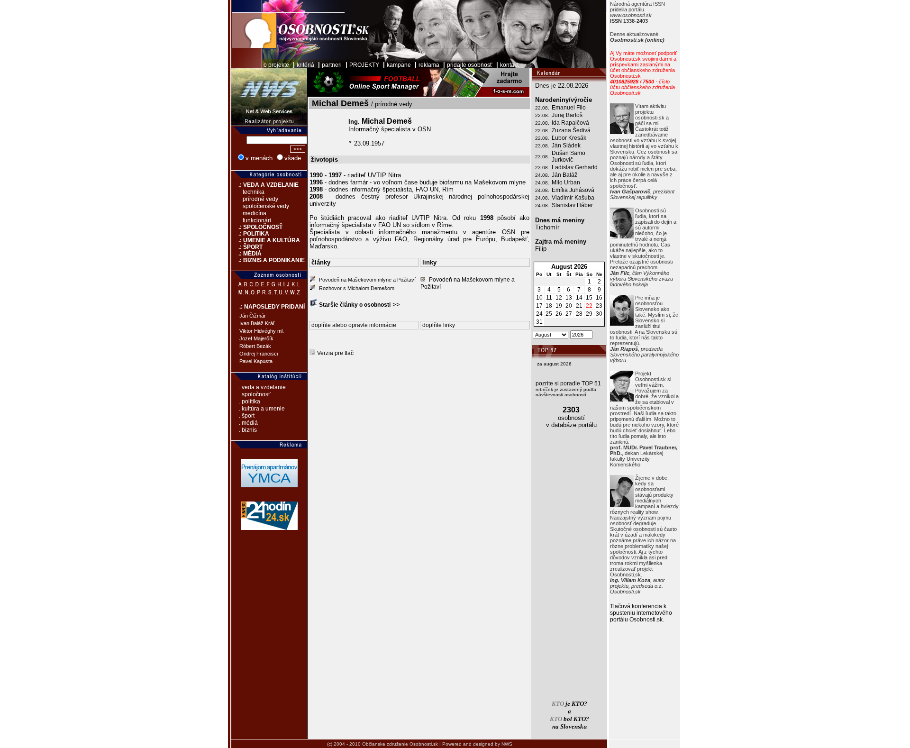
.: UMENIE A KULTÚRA (265, 240)
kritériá (305, 65)
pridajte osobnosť (469, 65)
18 (549, 305)
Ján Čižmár (252, 316)
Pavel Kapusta (256, 361)
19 (558, 305)
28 (579, 313)
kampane (399, 65)
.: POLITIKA (250, 233)
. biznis (248, 430)
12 (558, 297)
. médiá (248, 423)
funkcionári (257, 220)
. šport (247, 415)
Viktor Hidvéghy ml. (261, 331)
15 (589, 297)
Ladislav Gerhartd (575, 167)
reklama (429, 65)
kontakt (509, 65)
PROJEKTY (364, 65)
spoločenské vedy (266, 206)
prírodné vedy (260, 199)
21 (579, 305)
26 (558, 313)
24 (539, 313)
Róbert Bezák (255, 346)
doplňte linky (438, 325)
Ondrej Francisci (258, 353)
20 (568, 305)
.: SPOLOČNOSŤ (256, 227)
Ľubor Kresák (569, 138)
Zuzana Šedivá (571, 130)
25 (549, 313)
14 (579, 297)
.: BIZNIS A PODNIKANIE (268, 260)
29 (589, 313)
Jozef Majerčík (256, 338)
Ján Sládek (566, 145)
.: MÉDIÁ (246, 253)
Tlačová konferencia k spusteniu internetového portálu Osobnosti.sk (641, 613)
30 (599, 313)
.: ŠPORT (247, 247)
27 (568, 313)
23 (599, 305)
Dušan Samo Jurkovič (568, 156)
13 (568, 297)
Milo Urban (566, 182)
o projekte (276, 65)
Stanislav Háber (572, 205)
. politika (249, 401)
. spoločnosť (255, 394)
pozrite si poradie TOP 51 (568, 383)
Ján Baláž (564, 175)
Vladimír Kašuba (573, 197)
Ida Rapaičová (570, 122)
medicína (254, 213)
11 (549, 297)
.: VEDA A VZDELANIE (265, 185)
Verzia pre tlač (335, 353)
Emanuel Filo (569, 107)
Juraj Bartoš (567, 115)
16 (599, 297)
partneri (332, 65)
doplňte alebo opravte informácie (353, 325)
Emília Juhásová (573, 190)
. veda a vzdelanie (262, 387)
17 (539, 305)
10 (539, 297)
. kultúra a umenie (262, 408)
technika (253, 192)
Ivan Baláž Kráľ (256, 323)
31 (539, 322)
